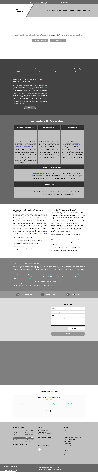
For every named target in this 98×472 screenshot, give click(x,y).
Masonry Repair (68, 441)
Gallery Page (30, 107)
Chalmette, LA (47, 274)
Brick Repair (67, 443)
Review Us (9, 470)
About (53, 10)
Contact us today (65, 283)
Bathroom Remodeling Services (73, 445)
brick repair (79, 144)
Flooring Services (69, 435)
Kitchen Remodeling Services (72, 437)
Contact (79, 10)
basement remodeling (22, 146)
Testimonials (72, 10)
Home (48, 10)
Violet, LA (30, 278)
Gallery (65, 10)
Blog (89, 10)
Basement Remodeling (70, 439)
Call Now (58, 40)
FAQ (84, 10)
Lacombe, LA (17, 276)
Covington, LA (61, 274)
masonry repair (48, 148)
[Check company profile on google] (39, 449)
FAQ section (78, 230)
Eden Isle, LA (75, 274)
